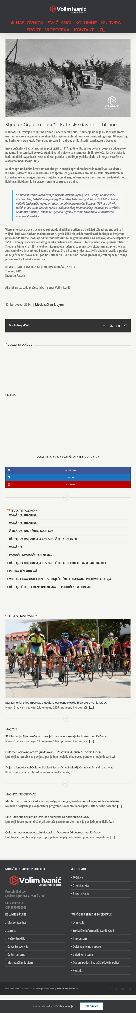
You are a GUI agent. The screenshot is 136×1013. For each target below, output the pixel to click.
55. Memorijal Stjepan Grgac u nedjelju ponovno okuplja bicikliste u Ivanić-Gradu (56, 702)
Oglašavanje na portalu (87, 946)
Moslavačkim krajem (49, 304)
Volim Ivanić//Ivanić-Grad (67, 988)
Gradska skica (81, 885)
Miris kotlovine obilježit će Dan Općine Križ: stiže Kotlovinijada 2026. (47, 817)
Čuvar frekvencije (17, 946)
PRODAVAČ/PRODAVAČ (23, 571)
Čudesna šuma (16, 954)
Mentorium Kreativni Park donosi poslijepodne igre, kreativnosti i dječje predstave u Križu (62, 801)
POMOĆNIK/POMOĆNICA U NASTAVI (31, 555)
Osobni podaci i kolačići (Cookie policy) (96, 962)
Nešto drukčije (16, 938)
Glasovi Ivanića (16, 923)
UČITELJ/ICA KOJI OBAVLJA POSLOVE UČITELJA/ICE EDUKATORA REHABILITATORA (57, 563)
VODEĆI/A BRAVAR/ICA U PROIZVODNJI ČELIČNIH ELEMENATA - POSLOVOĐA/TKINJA (60, 579)
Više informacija (65, 1006)
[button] (101, 29)
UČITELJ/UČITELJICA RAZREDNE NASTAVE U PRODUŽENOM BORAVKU (50, 587)
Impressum (80, 938)
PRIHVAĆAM (91, 1006)
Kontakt (78, 970)
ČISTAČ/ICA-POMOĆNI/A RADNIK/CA (31, 531)
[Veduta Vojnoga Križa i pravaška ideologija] (68, 356)
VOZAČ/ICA (16, 547)
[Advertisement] (68, 422)
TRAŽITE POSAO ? (23, 511)
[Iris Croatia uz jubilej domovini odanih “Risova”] (26, 356)
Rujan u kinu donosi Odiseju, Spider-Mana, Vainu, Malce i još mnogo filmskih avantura (59, 767)
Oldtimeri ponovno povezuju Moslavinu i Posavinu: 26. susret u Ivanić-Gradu (53, 752)
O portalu (78, 923)
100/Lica (78, 877)
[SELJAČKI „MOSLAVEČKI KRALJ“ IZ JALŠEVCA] (110, 356)
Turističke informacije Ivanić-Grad (93, 931)
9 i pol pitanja (81, 893)
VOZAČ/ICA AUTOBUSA (23, 515)
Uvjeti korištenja (83, 954)
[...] (91, 707)
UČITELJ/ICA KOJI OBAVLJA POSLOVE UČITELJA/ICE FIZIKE (43, 539)
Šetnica (11, 931)
